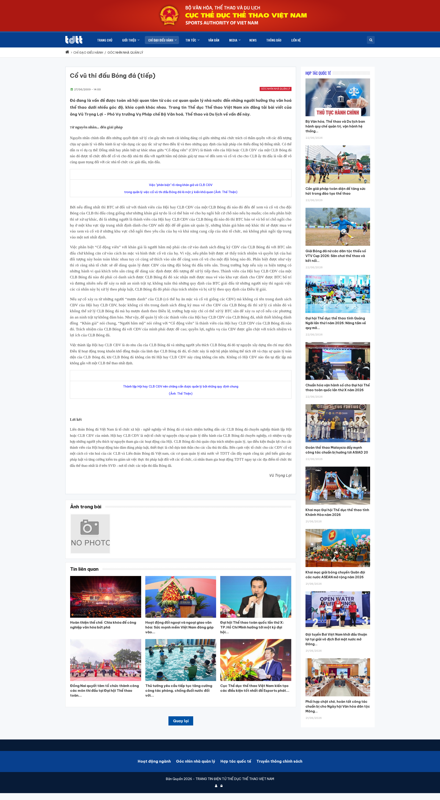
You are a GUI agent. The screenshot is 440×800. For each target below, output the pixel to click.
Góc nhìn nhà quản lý (275, 88)
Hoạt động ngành (154, 761)
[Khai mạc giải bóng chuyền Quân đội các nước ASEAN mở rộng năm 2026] (337, 529)
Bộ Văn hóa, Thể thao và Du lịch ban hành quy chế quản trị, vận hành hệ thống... (335, 126)
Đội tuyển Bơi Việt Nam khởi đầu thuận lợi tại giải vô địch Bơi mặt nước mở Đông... (336, 639)
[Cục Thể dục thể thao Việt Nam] (73, 40)
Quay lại (181, 721)
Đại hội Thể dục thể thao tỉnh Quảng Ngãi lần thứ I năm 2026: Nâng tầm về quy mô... (335, 323)
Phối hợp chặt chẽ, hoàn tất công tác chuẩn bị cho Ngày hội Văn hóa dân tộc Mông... (337, 706)
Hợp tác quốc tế (235, 761)
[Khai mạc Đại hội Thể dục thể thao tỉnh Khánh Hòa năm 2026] (337, 467)
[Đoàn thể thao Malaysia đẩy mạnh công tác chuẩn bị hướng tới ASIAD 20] (337, 404)
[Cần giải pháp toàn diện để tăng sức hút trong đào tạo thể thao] (337, 145)
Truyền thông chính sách (279, 761)
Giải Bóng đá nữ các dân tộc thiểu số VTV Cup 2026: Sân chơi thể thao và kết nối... (335, 256)
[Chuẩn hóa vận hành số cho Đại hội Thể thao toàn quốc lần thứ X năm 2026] (337, 342)
